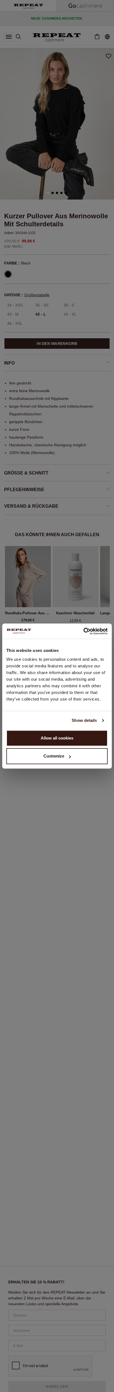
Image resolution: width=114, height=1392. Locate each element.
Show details (84, 720)
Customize (53, 756)
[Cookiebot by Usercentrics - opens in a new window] (83, 631)
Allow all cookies (57, 738)
